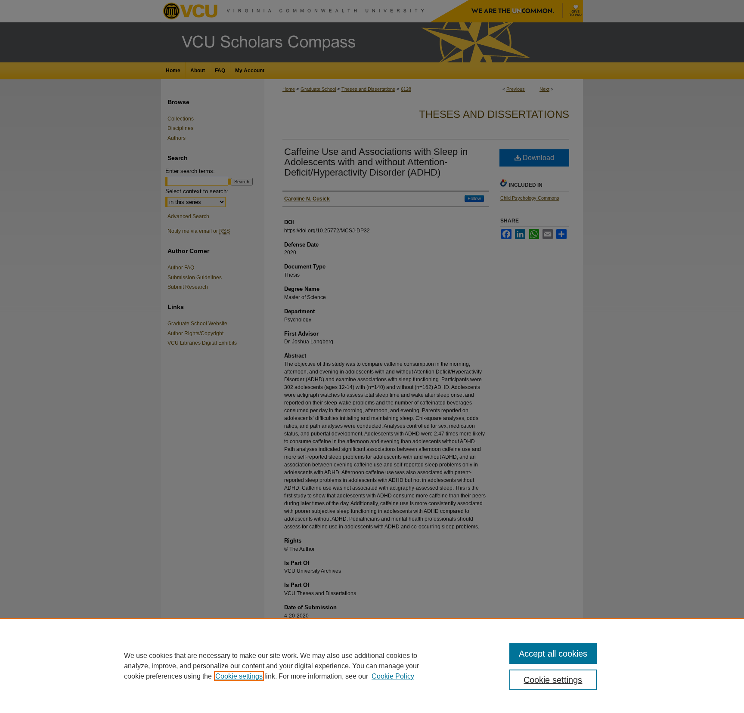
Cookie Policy (393, 676)
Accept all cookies (553, 653)
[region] (372, 665)
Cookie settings (239, 676)
